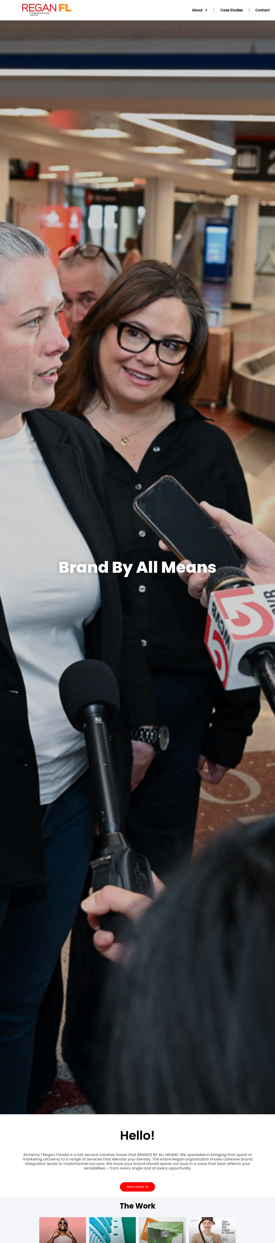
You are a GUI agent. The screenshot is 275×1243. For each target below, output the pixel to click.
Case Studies (231, 10)
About (197, 10)
